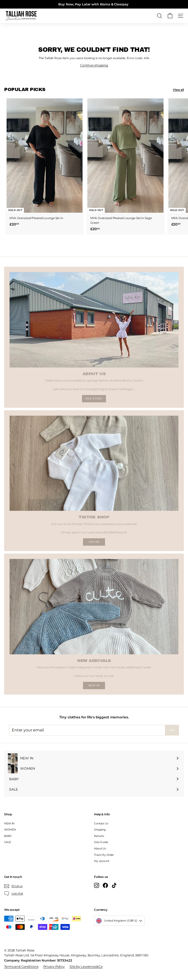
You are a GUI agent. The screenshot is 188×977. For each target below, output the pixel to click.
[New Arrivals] (94, 606)
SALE (7, 842)
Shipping (100, 829)
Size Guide (101, 842)
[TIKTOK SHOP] (94, 463)
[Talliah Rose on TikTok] (114, 885)
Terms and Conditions (21, 966)
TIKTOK (94, 541)
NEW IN (9, 823)
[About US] (94, 319)
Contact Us (101, 823)
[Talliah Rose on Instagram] (96, 885)
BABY (8, 836)
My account (101, 861)
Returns (99, 836)
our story (94, 398)
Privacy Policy (54, 966)
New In (94, 685)
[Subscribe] (172, 730)
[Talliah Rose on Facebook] (105, 885)
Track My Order (104, 855)
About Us (100, 848)
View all (178, 90)
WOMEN (10, 829)
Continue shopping (94, 65)
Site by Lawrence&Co (86, 966)
